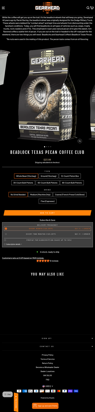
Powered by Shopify (47, 398)
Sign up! (47, 338)
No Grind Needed (18, 194)
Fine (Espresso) (47, 201)
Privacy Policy (47, 355)
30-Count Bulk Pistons (23, 182)
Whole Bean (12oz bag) (26, 176)
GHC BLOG (47, 375)
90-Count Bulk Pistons (72, 182)
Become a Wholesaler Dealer (47, 367)
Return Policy (47, 363)
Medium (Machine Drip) (40, 194)
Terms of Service (48, 359)
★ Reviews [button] (16, 402)
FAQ (47, 379)
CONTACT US (47, 346)
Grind (47, 190)
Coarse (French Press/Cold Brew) (69, 194)
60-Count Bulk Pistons (47, 182)
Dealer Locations (47, 371)
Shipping (38, 162)
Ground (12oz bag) (48, 176)
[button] (43, 260)
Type (47, 171)
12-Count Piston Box (70, 176)
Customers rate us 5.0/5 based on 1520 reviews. (23, 258)
